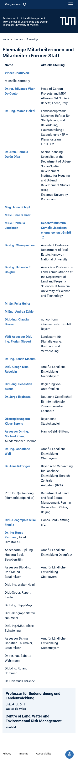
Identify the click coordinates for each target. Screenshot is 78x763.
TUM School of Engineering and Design (25, 21)
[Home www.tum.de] (68, 20)
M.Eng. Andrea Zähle (19, 311)
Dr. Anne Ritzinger (17, 466)
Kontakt (11, 727)
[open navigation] (71, 4)
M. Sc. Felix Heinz (17, 304)
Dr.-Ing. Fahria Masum (20, 359)
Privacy (6, 753)
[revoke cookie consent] (69, 754)
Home (5, 39)
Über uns (18, 39)
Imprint (23, 753)
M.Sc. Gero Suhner (17, 215)
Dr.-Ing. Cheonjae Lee (20, 245)
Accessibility (43, 753)
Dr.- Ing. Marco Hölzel (20, 111)
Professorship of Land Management (23, 18)
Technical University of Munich (20, 24)
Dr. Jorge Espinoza (18, 397)
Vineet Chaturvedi (17, 73)
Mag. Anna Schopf (17, 207)
